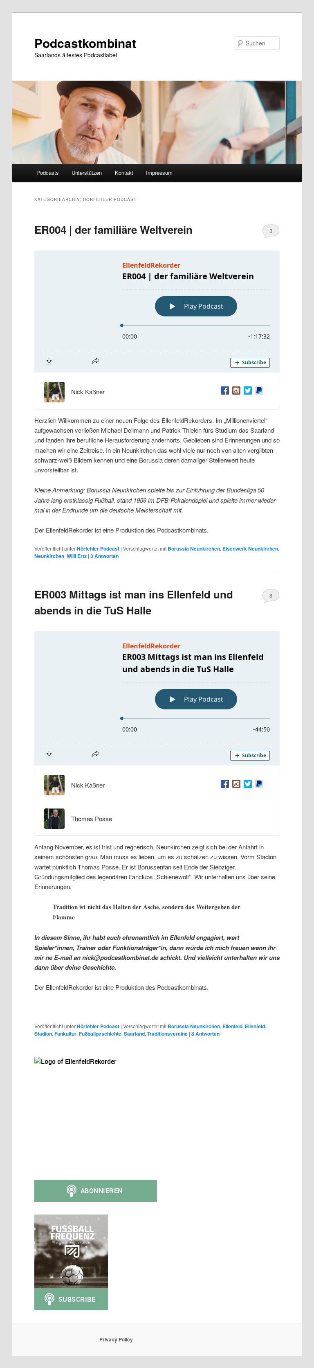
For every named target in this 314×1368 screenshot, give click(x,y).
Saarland (134, 1033)
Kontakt (124, 172)
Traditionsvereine (167, 1033)
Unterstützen (87, 172)
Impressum (159, 172)
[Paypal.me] (257, 391)
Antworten (104, 556)
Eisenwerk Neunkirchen (250, 548)
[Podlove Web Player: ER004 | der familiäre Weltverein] (157, 311)
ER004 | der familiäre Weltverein (113, 229)
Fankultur (65, 1033)
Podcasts (47, 172)
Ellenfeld (232, 1026)
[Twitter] (246, 391)
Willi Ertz (77, 556)
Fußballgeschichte (100, 1033)
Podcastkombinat (85, 43)
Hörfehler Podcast (98, 548)
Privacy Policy (116, 1339)
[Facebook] (223, 391)
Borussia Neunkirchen (194, 548)
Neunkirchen (49, 556)
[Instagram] (234, 391)
